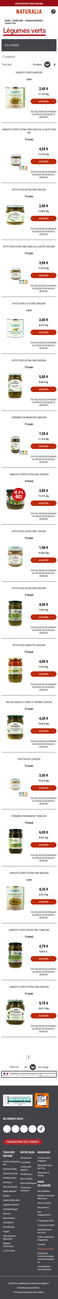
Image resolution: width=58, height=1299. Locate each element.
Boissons (7, 1182)
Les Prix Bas (9, 1250)
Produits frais (9, 1178)
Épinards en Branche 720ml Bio (29, 816)
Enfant (6, 1195)
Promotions (9, 1227)
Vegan (6, 1231)
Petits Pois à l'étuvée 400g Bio (29, 303)
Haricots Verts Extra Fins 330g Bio (29, 474)
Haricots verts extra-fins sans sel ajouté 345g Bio (29, 131)
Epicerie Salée (18, 20)
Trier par (7, 64)
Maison (6, 1213)
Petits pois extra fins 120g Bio (29, 531)
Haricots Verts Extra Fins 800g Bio (29, 873)
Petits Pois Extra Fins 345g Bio (29, 189)
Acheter (43, 101)
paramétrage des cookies (22, 1142)
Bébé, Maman (9, 1191)
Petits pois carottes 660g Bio (29, 645)
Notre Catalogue (28, 1183)
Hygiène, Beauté (11, 1204)
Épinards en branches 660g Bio (29, 417)
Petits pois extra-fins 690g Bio (29, 360)
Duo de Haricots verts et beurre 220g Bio (29, 702)
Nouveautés (9, 1218)
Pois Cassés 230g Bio (29, 759)
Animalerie (8, 1222)
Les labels (25, 1162)
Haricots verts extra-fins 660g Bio (29, 986)
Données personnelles (28, 1288)
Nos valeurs (43, 1207)
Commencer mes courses (29, 3)
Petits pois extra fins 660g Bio (29, 588)
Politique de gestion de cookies (29, 1292)
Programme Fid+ (46, 1220)
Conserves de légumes (34, 20)
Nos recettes (26, 1178)
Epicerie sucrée (10, 1173)
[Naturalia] (29, 11)
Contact (41, 1244)
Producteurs (26, 1174)
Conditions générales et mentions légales (28, 1283)
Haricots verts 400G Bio (29, 72)
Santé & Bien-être (11, 1200)
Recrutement (44, 1191)
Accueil (7, 20)
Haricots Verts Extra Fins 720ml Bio (29, 929)
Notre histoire (44, 1203)
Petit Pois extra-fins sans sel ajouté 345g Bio (29, 246)
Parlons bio (26, 1158)
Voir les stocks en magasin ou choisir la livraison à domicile (43, 112)
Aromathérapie (10, 1209)
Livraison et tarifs (46, 1225)
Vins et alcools (10, 1187)
